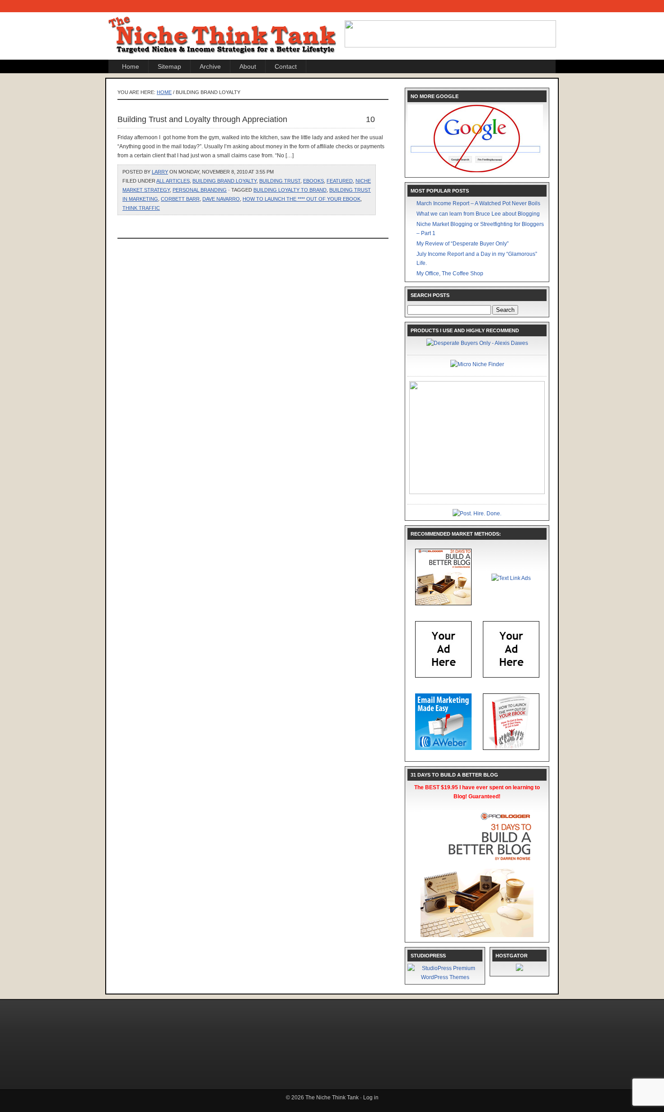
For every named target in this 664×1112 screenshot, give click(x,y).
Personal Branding (200, 190)
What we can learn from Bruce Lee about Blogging (478, 214)
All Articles (173, 181)
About (247, 66)
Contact (286, 66)
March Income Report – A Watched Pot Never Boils (478, 203)
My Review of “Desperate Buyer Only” (462, 243)
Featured (340, 181)
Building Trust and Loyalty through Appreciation (202, 119)
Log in (371, 1097)
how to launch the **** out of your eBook (301, 199)
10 (370, 119)
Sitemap (169, 66)
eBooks (313, 181)
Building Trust (279, 181)
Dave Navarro (221, 199)
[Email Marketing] (443, 748)
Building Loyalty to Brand (290, 190)
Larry (160, 171)
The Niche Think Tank (223, 27)
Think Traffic (141, 208)
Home (130, 66)
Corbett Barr (180, 199)
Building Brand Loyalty (224, 181)
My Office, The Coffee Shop (449, 273)
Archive (210, 66)
